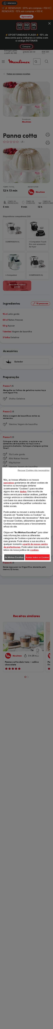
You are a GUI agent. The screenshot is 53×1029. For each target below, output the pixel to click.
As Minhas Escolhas (14, 557)
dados (23, 491)
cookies (34, 550)
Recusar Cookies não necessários (33, 470)
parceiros (9, 482)
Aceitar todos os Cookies (37, 557)
